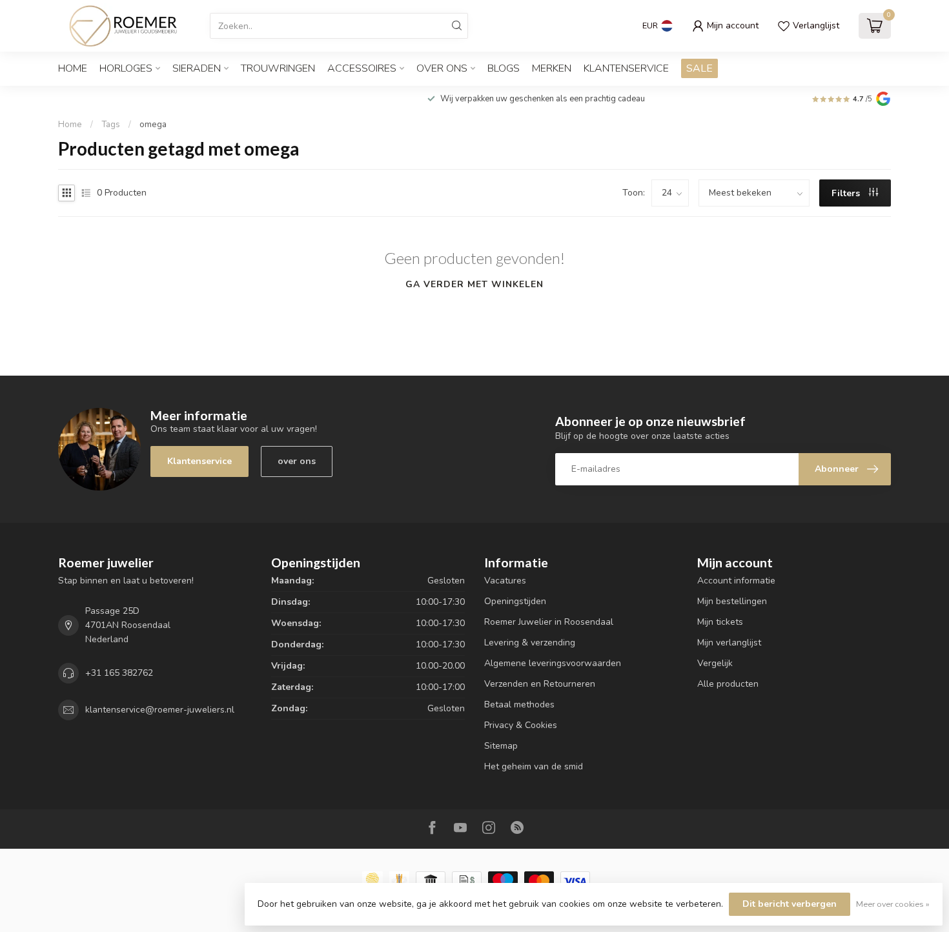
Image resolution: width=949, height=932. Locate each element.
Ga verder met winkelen (474, 284)
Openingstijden (515, 601)
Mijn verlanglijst (729, 642)
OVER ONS (441, 68)
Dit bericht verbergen (789, 904)
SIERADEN (196, 68)
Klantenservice (626, 68)
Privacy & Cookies (520, 725)
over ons (297, 461)
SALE (699, 68)
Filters (847, 193)
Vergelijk (715, 663)
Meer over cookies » (893, 903)
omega (153, 124)
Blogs (503, 68)
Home (72, 68)
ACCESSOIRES (361, 68)
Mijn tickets (720, 622)
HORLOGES (125, 68)
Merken (551, 68)
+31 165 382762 (119, 673)
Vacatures (505, 580)
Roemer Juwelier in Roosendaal (548, 622)
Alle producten (728, 684)
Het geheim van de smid (533, 766)
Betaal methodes (519, 704)
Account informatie (736, 580)
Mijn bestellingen (732, 601)
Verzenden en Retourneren (539, 684)
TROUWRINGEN (278, 68)
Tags (110, 124)
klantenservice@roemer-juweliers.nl (159, 710)
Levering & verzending (529, 642)
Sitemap (501, 746)
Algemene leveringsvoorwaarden (552, 663)
